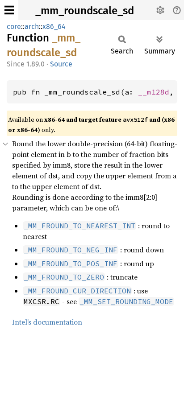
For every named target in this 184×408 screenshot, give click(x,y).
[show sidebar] (9, 10)
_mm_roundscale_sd (84, 10)
